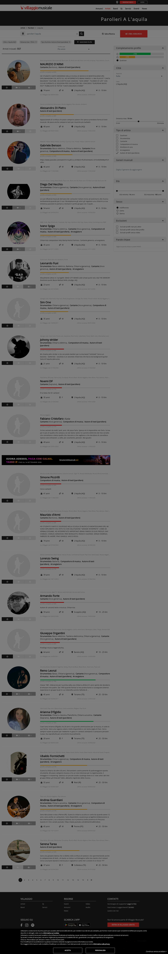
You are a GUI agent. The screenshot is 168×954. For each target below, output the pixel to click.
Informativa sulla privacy (101, 944)
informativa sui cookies (51, 933)
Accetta (68, 950)
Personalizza (100, 950)
